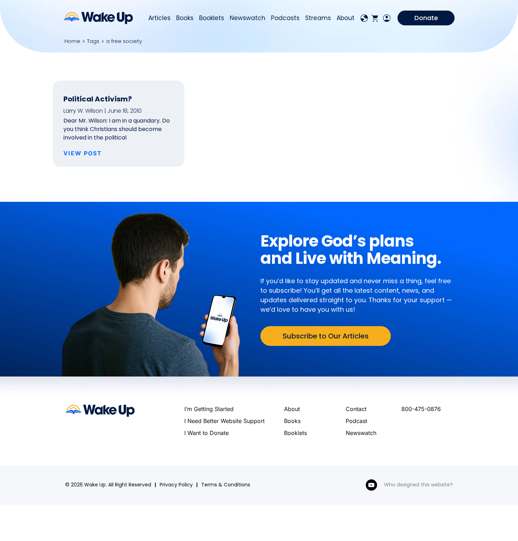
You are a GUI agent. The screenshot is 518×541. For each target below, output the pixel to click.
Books (184, 18)
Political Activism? (97, 99)
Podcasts (285, 18)
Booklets (211, 18)
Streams (318, 18)
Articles (159, 18)
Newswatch (247, 18)
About (345, 18)
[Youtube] (371, 485)
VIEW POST (82, 153)
